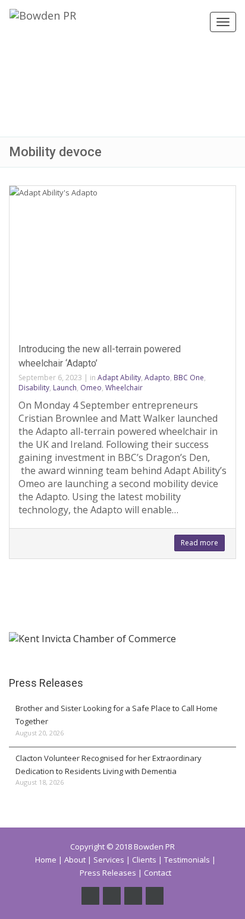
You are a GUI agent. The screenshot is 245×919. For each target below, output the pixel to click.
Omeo (91, 388)
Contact (157, 872)
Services (108, 859)
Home (45, 859)
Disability (33, 388)
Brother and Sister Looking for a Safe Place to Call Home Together (116, 715)
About (75, 859)
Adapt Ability (119, 377)
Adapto (157, 377)
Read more (199, 543)
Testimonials (187, 859)
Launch (65, 388)
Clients (144, 859)
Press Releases (108, 872)
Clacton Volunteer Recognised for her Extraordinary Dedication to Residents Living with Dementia (108, 764)
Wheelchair (124, 388)
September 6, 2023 (50, 377)
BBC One (189, 377)
